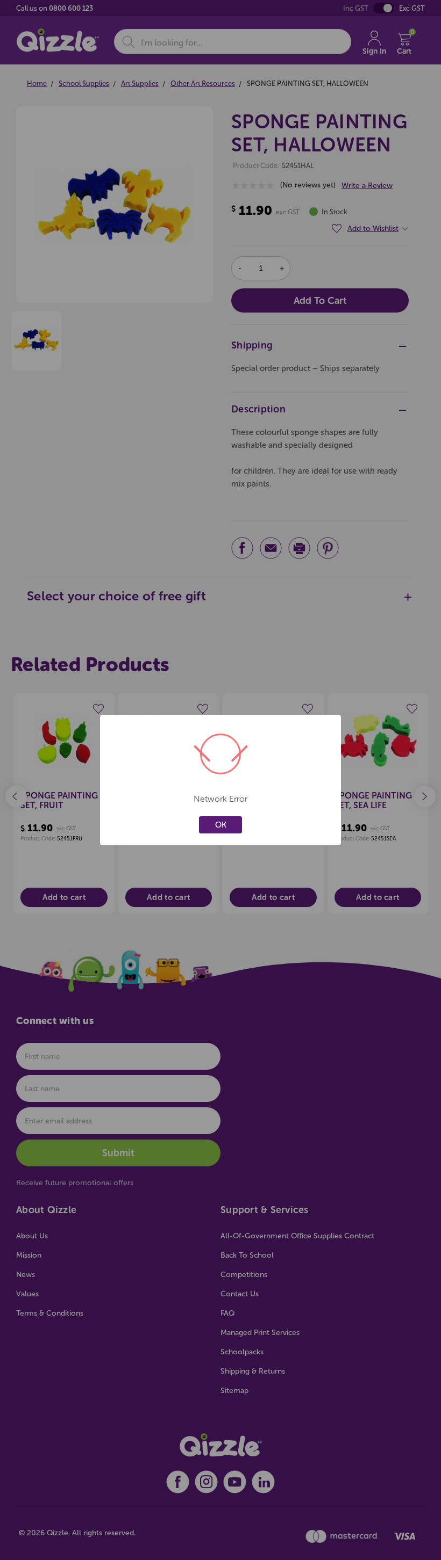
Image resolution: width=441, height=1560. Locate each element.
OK (220, 825)
